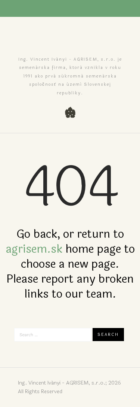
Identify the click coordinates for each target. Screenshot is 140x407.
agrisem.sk (34, 249)
